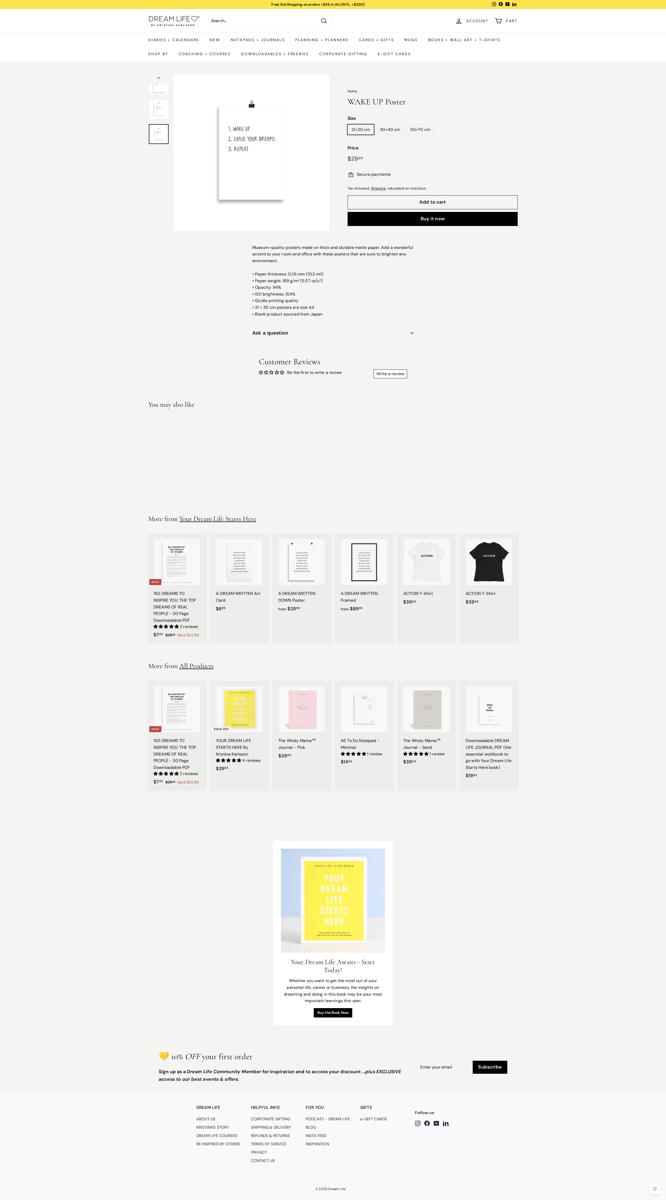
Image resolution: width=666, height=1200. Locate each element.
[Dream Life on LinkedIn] (446, 1123)
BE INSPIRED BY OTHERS (218, 1144)
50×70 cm (420, 129)
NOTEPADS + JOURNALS (258, 39)
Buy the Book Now (333, 1012)
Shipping (378, 188)
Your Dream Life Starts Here (217, 518)
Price (353, 148)
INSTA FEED (316, 1135)
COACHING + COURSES (205, 54)
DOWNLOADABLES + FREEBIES (275, 54)
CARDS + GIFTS (376, 39)
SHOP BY (158, 54)
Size (352, 118)
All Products (196, 666)
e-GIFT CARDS (394, 54)
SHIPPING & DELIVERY (271, 1127)
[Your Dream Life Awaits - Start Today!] (333, 901)
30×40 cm (390, 129)
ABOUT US (205, 1119)
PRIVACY (259, 1152)
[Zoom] (251, 152)
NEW (215, 39)
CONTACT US (263, 1160)
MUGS (411, 39)
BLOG (311, 1127)
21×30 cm (360, 129)
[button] (166, 626)
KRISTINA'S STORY (212, 1127)
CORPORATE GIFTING (343, 54)
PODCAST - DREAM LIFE (328, 1119)
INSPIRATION (317, 1144)
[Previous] (158, 79)
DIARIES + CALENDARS (173, 39)
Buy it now (433, 219)
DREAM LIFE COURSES (216, 1135)
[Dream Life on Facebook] (427, 1123)
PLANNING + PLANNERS (322, 39)
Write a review (390, 373)
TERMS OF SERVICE (269, 1144)
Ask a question (270, 333)
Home (352, 91)
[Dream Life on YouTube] (436, 1123)
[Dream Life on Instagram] (417, 1123)
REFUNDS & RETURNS (270, 1135)
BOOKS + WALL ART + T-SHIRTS (464, 39)
